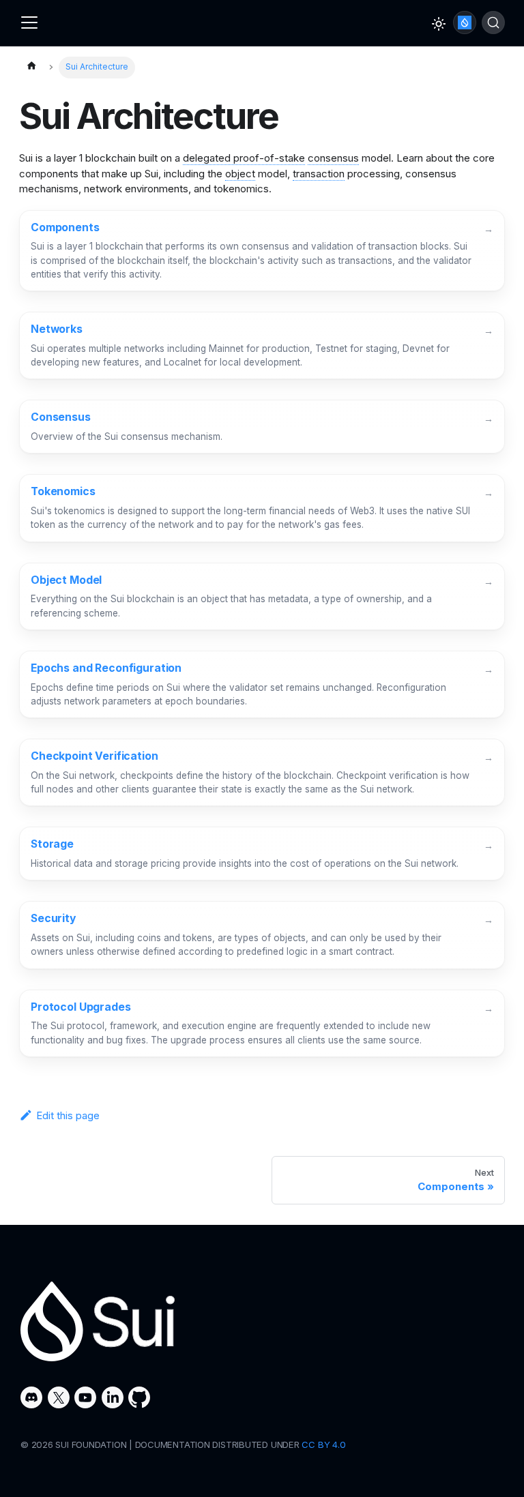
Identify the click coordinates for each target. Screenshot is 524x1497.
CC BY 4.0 (323, 1444)
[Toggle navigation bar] (29, 22)
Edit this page (68, 1115)
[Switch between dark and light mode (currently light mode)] (438, 23)
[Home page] (31, 67)
